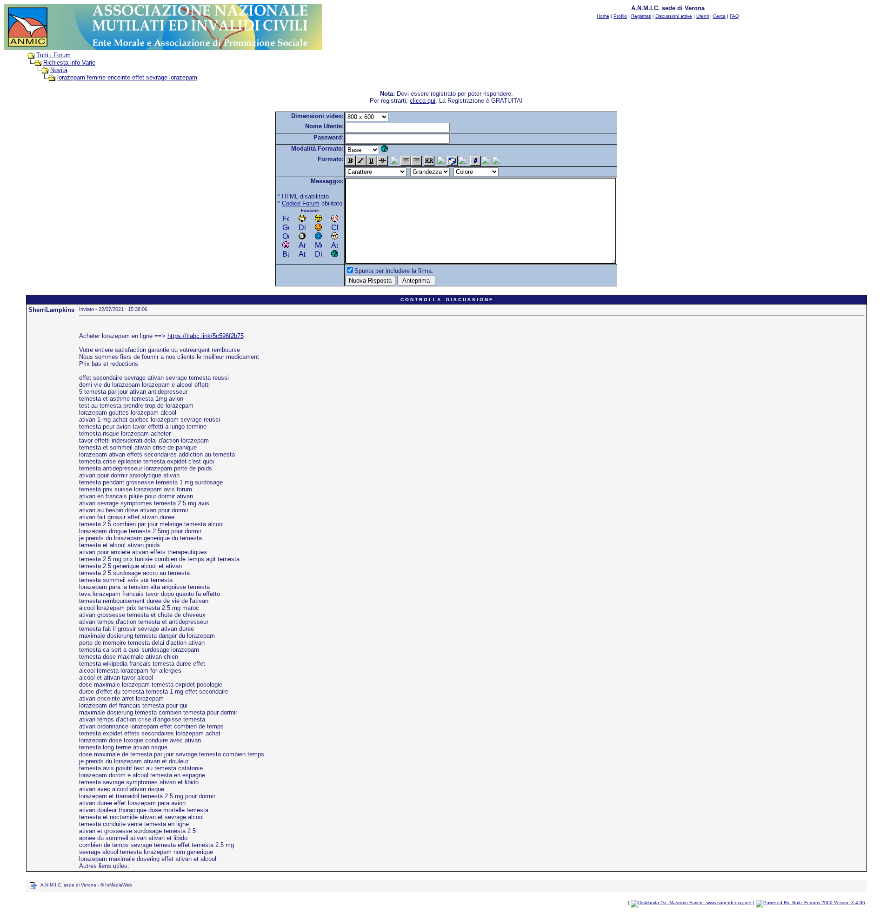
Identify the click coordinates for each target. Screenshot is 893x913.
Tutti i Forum (53, 55)
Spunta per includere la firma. (393, 270)
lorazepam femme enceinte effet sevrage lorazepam (127, 77)
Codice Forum (301, 203)
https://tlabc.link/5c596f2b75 (205, 335)
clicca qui (422, 100)
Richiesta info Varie (69, 62)
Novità (58, 69)
